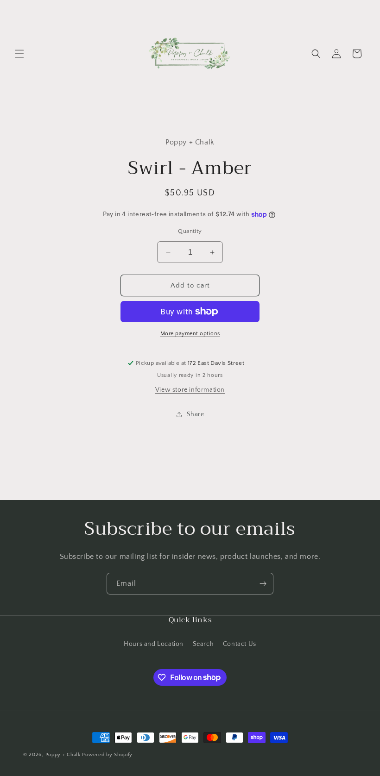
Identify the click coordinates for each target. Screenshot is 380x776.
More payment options (190, 334)
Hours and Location (154, 644)
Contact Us (239, 644)
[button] (19, 54)
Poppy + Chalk (63, 754)
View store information (190, 390)
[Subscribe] (263, 584)
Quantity (190, 231)
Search (203, 644)
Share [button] (195, 414)
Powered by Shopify (107, 754)
